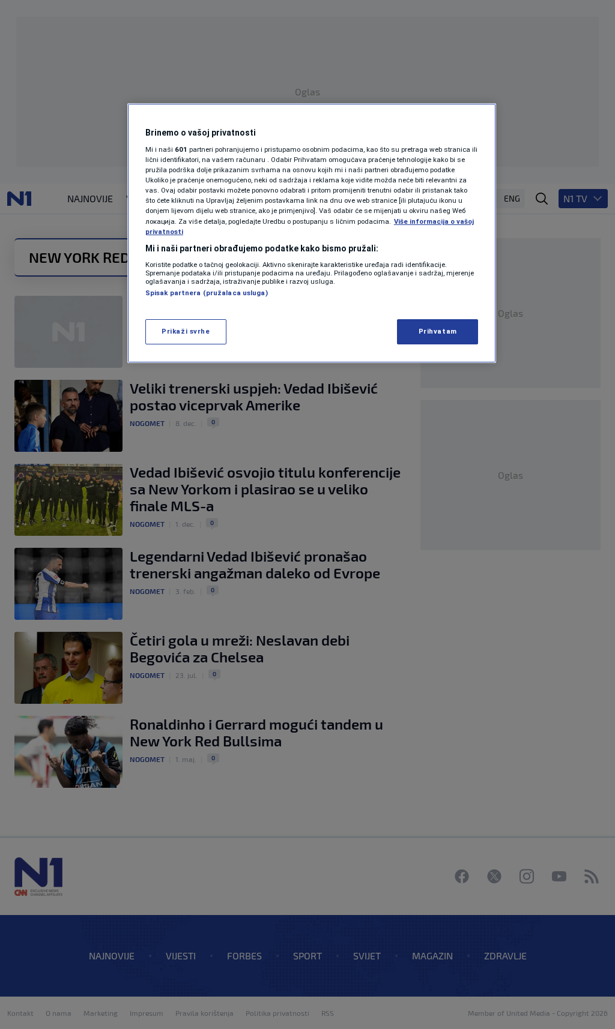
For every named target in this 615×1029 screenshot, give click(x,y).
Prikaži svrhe (186, 331)
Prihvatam (438, 331)
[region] (311, 233)
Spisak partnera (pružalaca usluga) (206, 293)
